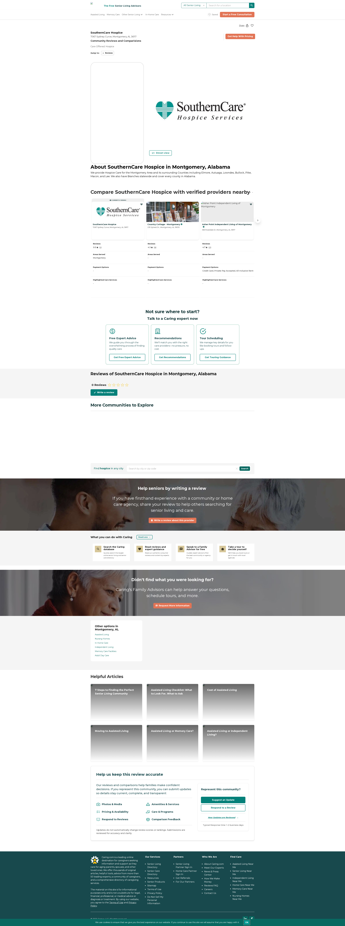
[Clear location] (236, 468)
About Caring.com (214, 864)
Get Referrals (183, 878)
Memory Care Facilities (105, 651)
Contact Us (210, 893)
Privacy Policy (154, 893)
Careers (208, 889)
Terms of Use (116, 902)
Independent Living (104, 647)
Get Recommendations (172, 357)
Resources (153, 878)
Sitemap (151, 885)
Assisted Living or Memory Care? (172, 731)
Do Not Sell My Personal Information (155, 900)
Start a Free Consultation (237, 14)
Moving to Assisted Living (111, 731)
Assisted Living (102, 634)
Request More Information (174, 605)
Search (244, 468)
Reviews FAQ (211, 885)
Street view (162, 153)
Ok (246, 922)
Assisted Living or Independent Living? (227, 733)
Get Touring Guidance (218, 357)
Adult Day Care (102, 655)
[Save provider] (252, 25)
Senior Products (156, 882)
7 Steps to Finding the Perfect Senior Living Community (114, 692)
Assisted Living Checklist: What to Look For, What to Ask (171, 692)
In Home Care (101, 643)
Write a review (105, 392)
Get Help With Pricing (240, 36)
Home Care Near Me (243, 885)
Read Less (143, 537)
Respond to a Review (223, 807)
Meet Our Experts (214, 867)
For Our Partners (185, 882)
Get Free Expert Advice (127, 357)
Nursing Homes (102, 639)
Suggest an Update (223, 800)
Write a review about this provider (174, 520)
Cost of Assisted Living (222, 690)
